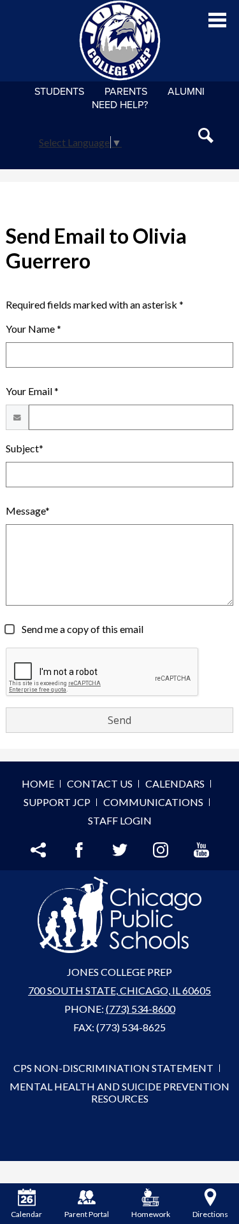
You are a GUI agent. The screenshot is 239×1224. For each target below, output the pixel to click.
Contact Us (100, 783)
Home (38, 783)
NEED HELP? (120, 105)
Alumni (186, 91)
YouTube (201, 850)
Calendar (26, 1214)
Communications (153, 802)
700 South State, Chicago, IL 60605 (119, 990)
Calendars (175, 783)
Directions (210, 1214)
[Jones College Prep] (120, 40)
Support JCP (57, 802)
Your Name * (33, 329)
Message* (28, 510)
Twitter (119, 850)
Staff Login (120, 820)
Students (59, 91)
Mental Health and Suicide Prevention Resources (119, 1092)
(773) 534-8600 (140, 1009)
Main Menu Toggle (217, 20)
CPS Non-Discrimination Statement (113, 1068)
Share (38, 850)
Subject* (24, 448)
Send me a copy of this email (81, 629)
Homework (150, 1214)
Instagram (160, 850)
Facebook (79, 850)
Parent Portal (86, 1214)
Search (206, 135)
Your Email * (32, 391)
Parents (126, 91)
